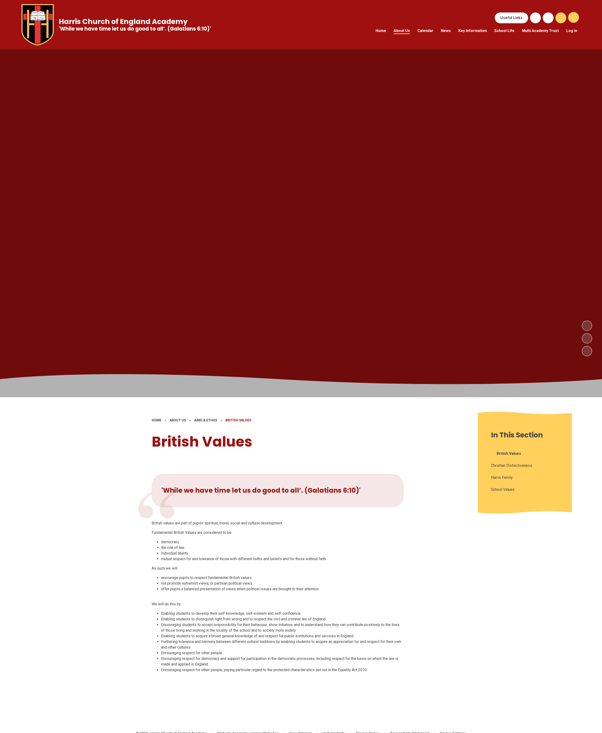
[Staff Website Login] (535, 17)
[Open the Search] (560, 17)
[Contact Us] (548, 17)
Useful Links (511, 18)
